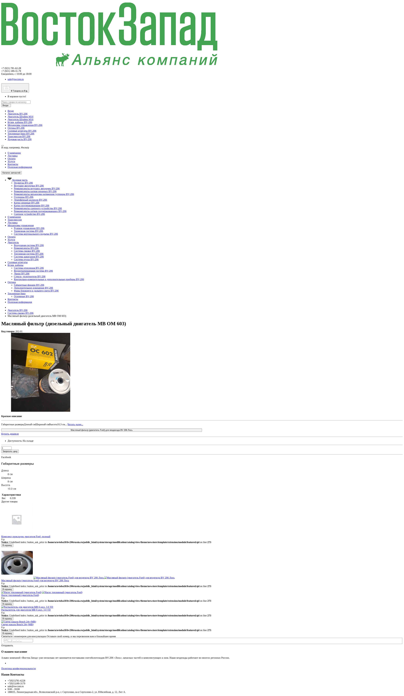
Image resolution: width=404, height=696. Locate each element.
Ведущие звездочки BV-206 (29, 185)
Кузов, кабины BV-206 (20, 122)
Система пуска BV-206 (26, 259)
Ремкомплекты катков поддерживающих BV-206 (40, 211)
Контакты (13, 164)
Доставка (13, 155)
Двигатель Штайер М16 (20, 116)
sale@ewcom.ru (16, 79)
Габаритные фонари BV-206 (29, 285)
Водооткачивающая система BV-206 (33, 270)
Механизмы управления (21, 225)
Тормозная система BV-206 (28, 231)
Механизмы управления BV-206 (25, 125)
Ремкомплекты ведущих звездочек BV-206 (37, 188)
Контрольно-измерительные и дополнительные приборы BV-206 (49, 279)
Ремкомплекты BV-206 (26, 248)
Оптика (12, 282)
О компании (14, 153)
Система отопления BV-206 (29, 268)
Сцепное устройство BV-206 (29, 214)
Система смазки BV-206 (27, 251)
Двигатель (13, 242)
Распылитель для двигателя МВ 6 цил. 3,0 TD (26, 609)
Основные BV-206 (24, 296)
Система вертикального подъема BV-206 (36, 234)
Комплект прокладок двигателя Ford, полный (25, 536)
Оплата (11, 158)
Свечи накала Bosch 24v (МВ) (17, 624)
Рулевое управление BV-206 (29, 228)
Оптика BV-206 (16, 128)
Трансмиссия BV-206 (19, 136)
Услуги (11, 161)
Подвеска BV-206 (23, 182)
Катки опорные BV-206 (26, 202)
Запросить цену (10, 451)
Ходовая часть (19, 180)
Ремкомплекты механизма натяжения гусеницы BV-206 (44, 194)
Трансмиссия (15, 219)
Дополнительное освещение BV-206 (33, 288)
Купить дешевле (10, 434)
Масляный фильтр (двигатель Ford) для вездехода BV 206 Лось (102, 430)
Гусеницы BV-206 (23, 197)
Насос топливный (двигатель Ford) (20, 595)
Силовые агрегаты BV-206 (22, 130)
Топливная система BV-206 (28, 253)
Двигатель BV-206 (17, 113)
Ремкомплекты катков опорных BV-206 (35, 191)
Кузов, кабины (15, 265)
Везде (11, 111)
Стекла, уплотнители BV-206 (29, 276)
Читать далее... (75, 424)
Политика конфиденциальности (18, 668)
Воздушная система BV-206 (29, 245)
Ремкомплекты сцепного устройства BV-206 (38, 208)
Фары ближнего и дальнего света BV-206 (36, 290)
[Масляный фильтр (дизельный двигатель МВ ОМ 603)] (40, 410)
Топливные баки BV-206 (21, 133)
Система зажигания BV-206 (29, 256)
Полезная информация (20, 167)
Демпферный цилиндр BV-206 (30, 200)
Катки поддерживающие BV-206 (31, 205)
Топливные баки (17, 293)
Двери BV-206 (21, 273)
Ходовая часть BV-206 (20, 139)
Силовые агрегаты (18, 262)
